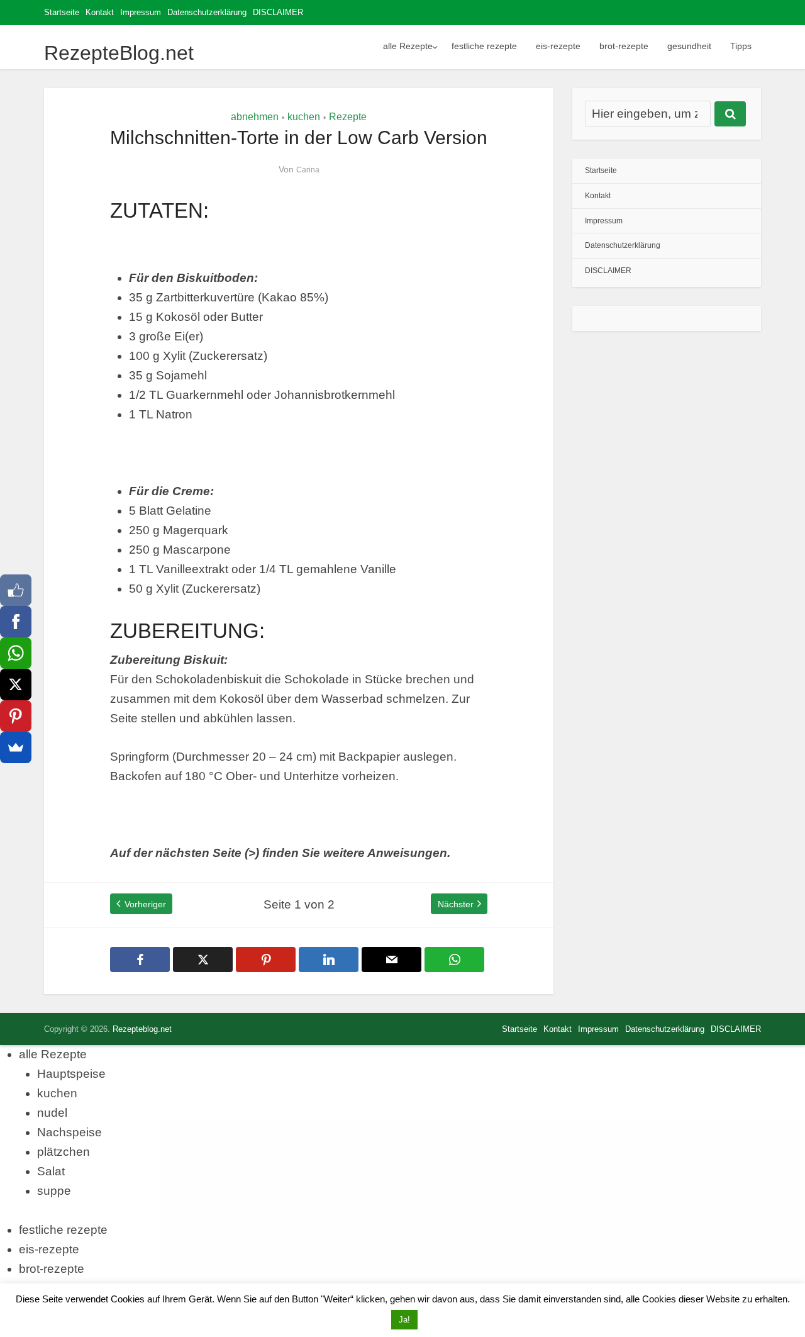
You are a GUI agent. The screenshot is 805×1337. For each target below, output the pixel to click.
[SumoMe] (15, 747)
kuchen (303, 116)
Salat (51, 1171)
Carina (307, 169)
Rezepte (348, 116)
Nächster (456, 904)
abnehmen (255, 116)
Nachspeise (69, 1132)
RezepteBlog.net (119, 53)
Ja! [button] (404, 1319)
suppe (54, 1190)
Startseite (61, 12)
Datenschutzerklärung (207, 12)
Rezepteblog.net (142, 1029)
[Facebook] (15, 621)
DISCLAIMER (278, 12)
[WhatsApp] (15, 653)
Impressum (140, 12)
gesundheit (689, 46)
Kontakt (100, 12)
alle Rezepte (408, 46)
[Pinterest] (15, 716)
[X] (15, 684)
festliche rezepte (484, 46)
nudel (52, 1112)
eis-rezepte (558, 46)
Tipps (741, 46)
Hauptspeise (71, 1073)
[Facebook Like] (15, 590)
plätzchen (63, 1151)
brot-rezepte (623, 46)
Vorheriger (145, 904)
